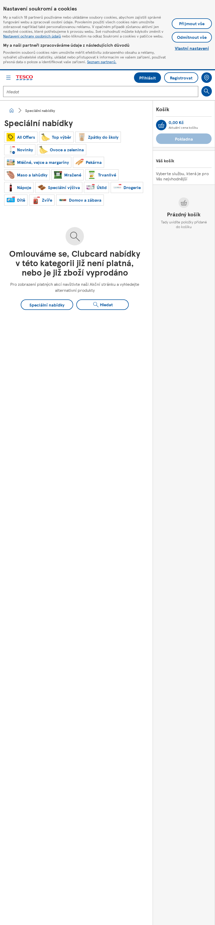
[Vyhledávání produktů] (206, 91)
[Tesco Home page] (25, 77)
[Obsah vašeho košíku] (161, 125)
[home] (11, 110)
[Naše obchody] (206, 77)
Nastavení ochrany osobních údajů (32, 36)
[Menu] (8, 77)
